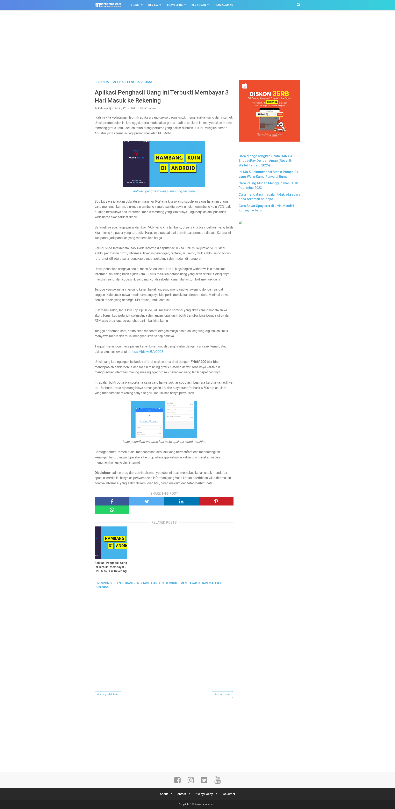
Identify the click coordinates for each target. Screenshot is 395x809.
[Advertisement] (197, 49)
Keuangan (199, 4)
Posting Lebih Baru (107, 694)
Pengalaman (224, 4)
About (164, 794)
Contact (180, 794)
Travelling (175, 4)
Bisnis (135, 4)
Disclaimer (228, 794)
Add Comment (148, 108)
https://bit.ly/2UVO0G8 (147, 352)
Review (153, 4)
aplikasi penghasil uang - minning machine (164, 191)
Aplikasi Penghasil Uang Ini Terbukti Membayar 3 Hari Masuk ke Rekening (111, 566)
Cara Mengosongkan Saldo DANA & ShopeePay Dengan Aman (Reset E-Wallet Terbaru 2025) (266, 160)
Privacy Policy (203, 794)
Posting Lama (222, 694)
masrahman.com (206, 804)
